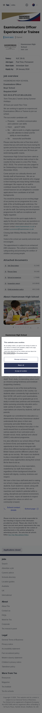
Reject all (21, 365)
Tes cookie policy (9, 353)
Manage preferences (20, 359)
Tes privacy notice (22, 353)
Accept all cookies (21, 371)
